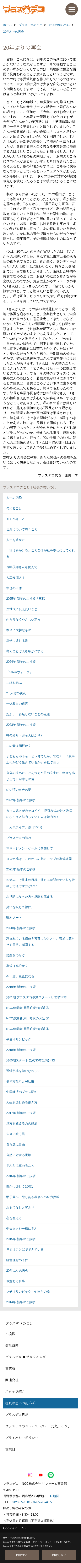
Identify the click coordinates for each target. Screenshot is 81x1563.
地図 (56, 1496)
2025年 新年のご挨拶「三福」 (27, 598)
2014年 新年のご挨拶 (21, 1302)
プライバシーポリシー (21, 1437)
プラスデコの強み (18, 838)
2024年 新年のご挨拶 (21, 661)
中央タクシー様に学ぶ (21, 1228)
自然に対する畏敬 (18, 1155)
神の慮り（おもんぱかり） (25, 735)
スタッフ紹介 (15, 1391)
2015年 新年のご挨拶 (21, 1239)
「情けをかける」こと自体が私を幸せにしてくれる (40, 553)
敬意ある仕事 (15, 1281)
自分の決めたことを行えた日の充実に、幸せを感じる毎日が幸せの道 (40, 776)
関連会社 (11, 1380)
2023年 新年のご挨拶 (21, 724)
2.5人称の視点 (16, 693)
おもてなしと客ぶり (20, 1207)
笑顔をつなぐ (15, 955)
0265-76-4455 (42, 1502)
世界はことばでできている (25, 1249)
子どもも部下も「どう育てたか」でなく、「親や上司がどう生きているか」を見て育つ (40, 759)
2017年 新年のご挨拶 (21, 1113)
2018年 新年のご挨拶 (21, 1050)
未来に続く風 (15, 1134)
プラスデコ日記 (16, 1414)
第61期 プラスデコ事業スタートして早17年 (36, 997)
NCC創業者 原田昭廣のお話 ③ (27, 1008)
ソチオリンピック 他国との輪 (28, 1291)
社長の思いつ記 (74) (20, 1403)
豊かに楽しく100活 (19, 1186)
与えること (14, 508)
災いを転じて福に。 (20, 907)
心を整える (14, 1218)
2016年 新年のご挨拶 (21, 1176)
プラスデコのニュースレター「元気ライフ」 (38, 1426)
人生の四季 (14, 498)
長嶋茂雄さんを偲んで (21, 567)
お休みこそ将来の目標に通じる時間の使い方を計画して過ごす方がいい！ (40, 883)
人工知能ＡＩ (15, 577)
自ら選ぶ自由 (15, 1144)
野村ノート (14, 917)
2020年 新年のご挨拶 (21, 928)
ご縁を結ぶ (14, 682)
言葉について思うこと (21, 529)
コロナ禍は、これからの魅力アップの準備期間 (39, 859)
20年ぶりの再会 (17, 1270)
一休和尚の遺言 (17, 703)
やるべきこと (15, 519)
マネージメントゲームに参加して (29, 848)
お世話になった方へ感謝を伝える (29, 896)
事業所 (10, 1368)
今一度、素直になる (20, 976)
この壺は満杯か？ (18, 745)
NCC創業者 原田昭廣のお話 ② (27, 1018)
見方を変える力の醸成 (21, 1123)
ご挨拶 (10, 1333)
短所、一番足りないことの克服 (28, 714)
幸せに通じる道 (17, 640)
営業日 (10, 1449)
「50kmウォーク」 (19, 672)
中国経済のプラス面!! (21, 1092)
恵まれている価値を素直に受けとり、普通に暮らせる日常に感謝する (40, 941)
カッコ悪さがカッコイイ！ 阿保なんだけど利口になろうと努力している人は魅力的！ (39, 813)
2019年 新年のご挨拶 (21, 986)
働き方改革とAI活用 (20, 1081)
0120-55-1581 (21, 1502)
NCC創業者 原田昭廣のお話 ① (27, 1029)
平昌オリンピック (18, 1039)
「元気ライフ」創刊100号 (24, 827)
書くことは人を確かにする (25, 651)
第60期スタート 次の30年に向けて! (30, 1060)
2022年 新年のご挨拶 (21, 800)
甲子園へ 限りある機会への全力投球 (32, 1197)
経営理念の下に (17, 1260)
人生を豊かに (15, 540)
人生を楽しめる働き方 (21, 1102)
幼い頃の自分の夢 (18, 789)
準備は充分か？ (17, 965)
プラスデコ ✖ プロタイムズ (25, 1356)
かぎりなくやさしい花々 (23, 619)
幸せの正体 (14, 588)
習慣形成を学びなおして (23, 1071)
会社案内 (11, 1345)
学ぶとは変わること (20, 1165)
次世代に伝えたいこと (21, 609)
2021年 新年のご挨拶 (21, 869)
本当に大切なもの (18, 630)
